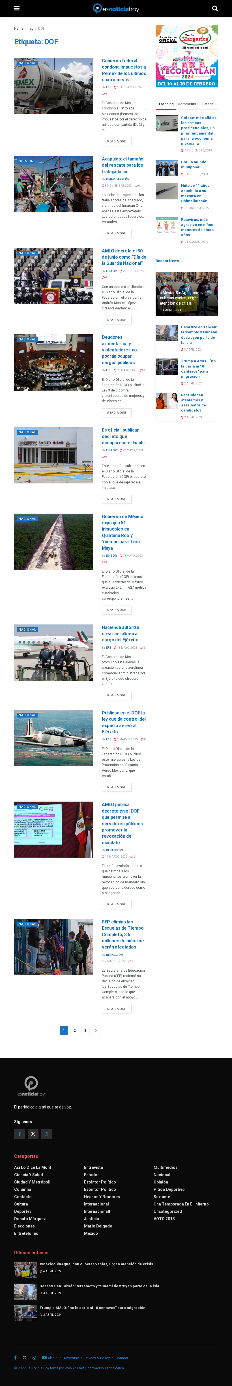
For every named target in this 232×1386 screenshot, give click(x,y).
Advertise (71, 1358)
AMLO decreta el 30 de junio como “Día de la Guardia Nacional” (124, 257)
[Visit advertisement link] (187, 56)
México (91, 1233)
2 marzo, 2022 (115, 961)
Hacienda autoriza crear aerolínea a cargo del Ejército (120, 634)
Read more (119, 141)
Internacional (96, 1204)
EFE (108, 87)
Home (18, 28)
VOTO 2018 (164, 1218)
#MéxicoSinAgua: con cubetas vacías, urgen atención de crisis (179, 298)
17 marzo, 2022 (115, 856)
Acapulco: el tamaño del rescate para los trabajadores (122, 165)
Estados (92, 1174)
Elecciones (24, 1226)
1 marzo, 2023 (127, 739)
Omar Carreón (117, 179)
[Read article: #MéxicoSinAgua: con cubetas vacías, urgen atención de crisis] (25, 1270)
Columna (22, 1189)
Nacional (27, 63)
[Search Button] (215, 8)
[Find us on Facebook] (19, 1134)
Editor (111, 271)
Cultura (21, 1204)
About (53, 1358)
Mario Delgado (98, 1226)
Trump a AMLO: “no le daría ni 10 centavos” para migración (92, 1308)
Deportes (23, 1211)
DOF (41, 28)
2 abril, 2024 (193, 383)
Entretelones (26, 1233)
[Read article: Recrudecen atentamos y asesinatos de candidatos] (167, 401)
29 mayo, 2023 (127, 370)
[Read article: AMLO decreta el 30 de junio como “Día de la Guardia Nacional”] (53, 276)
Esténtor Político (100, 1182)
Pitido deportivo (169, 1189)
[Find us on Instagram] (46, 1134)
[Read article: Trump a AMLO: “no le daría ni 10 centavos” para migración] (167, 366)
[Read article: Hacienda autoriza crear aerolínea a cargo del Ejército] (53, 652)
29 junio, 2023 (133, 271)
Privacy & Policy (97, 1358)
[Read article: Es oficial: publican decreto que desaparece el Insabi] (53, 455)
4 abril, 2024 (171, 310)
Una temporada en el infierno (181, 1204)
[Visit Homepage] (116, 8)
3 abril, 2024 (193, 349)
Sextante (162, 1196)
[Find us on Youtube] (44, 1357)
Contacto (23, 1196)
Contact (121, 1358)
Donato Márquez (30, 1218)
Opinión (26, 161)
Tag (31, 28)
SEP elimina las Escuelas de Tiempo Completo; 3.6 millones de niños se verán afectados (123, 934)
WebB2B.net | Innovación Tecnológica (94, 1368)
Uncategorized (168, 1211)
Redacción (114, 850)
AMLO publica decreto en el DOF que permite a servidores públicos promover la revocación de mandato (122, 823)
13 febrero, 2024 (129, 87)
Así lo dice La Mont (32, 1167)
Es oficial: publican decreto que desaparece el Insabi (123, 436)
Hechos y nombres (102, 1196)
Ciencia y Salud (28, 1174)
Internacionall (97, 1211)
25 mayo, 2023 (132, 555)
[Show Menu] (17, 8)
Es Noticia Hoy (38, 1368)
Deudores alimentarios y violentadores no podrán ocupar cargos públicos (119, 350)
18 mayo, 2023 (127, 647)
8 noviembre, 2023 (118, 185)
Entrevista (93, 1167)
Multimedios (166, 1167)
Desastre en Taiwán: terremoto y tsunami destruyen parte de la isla (99, 1286)
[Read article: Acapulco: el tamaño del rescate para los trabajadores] (53, 184)
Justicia (91, 1218)
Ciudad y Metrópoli (32, 1182)
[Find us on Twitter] (33, 1134)
